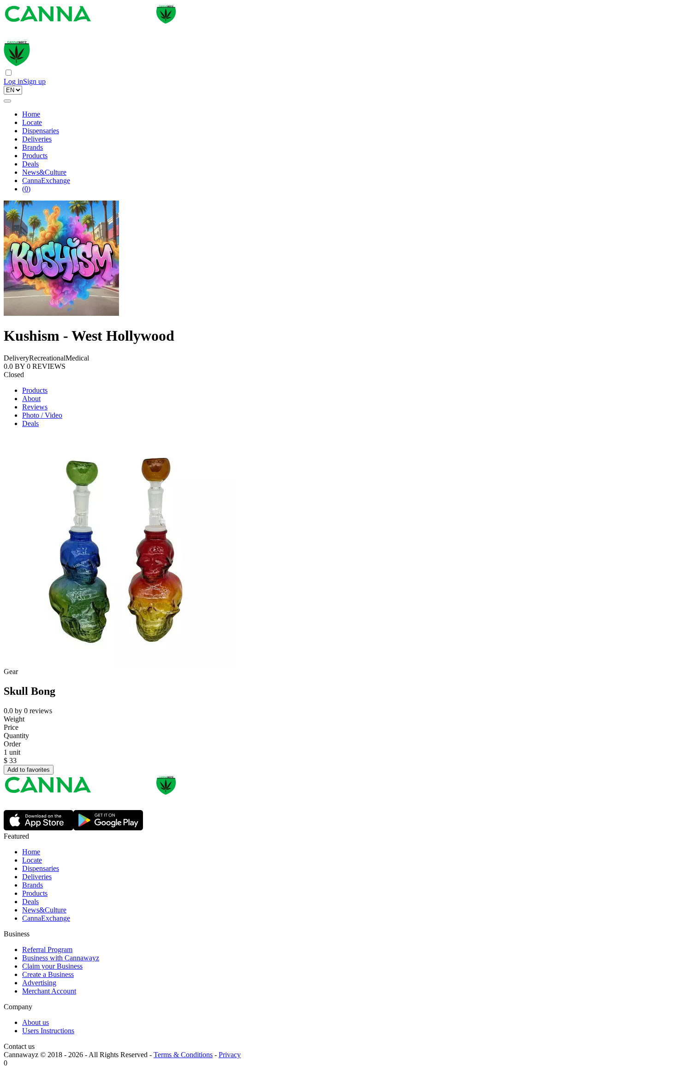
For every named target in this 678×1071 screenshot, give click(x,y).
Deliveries (37, 139)
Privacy (230, 1055)
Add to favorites (28, 769)
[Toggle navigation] (7, 101)
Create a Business (48, 974)
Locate (32, 122)
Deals (30, 164)
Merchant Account (49, 991)
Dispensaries (40, 131)
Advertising (39, 983)
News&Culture (44, 172)
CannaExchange (46, 180)
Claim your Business (52, 966)
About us (35, 1022)
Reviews (35, 407)
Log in (13, 81)
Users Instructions (48, 1031)
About (31, 398)
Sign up (34, 81)
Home (31, 114)
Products (35, 156)
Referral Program (47, 949)
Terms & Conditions (183, 1055)
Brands (32, 147)
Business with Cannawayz (60, 958)
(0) (26, 189)
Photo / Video (42, 415)
